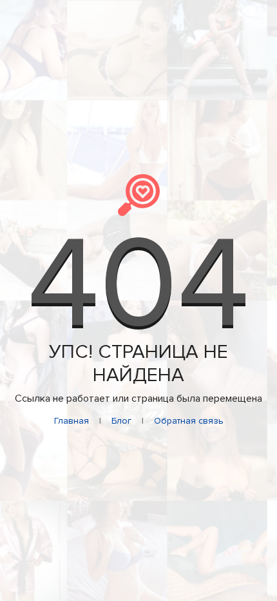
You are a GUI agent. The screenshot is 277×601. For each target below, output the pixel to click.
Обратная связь (189, 420)
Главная (71, 420)
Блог (121, 420)
